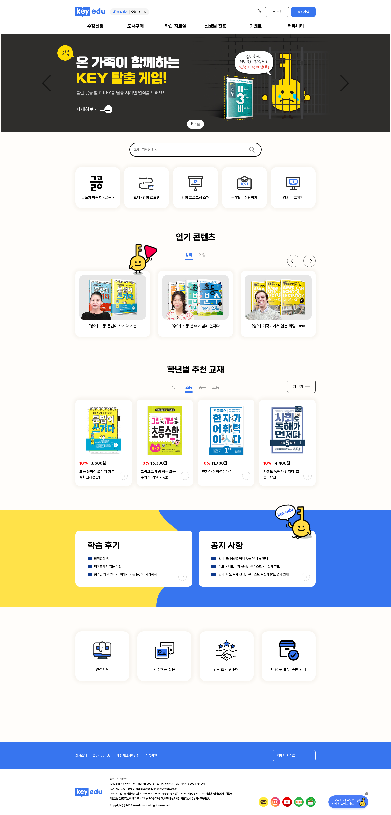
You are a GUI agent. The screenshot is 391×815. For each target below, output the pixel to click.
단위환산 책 (101, 558)
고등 (215, 387)
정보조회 (166, 798)
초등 (188, 387)
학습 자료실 (175, 26)
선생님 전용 (215, 26)
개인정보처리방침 (128, 756)
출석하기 (122, 12)
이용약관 (151, 756)
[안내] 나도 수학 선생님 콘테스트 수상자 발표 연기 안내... (254, 574)
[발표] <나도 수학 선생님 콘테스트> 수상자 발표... (249, 566)
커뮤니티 (296, 26)
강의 (188, 254)
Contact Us (102, 756)
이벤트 (255, 26)
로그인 (277, 12)
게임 (202, 254)
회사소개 (81, 756)
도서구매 (135, 26)
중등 (202, 387)
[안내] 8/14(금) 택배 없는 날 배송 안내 (242, 558)
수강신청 (95, 26)
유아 (175, 387)
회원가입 (303, 12)
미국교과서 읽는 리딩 (107, 566)
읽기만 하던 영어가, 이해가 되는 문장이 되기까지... (126, 574)
